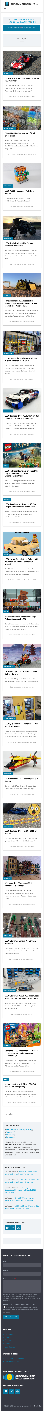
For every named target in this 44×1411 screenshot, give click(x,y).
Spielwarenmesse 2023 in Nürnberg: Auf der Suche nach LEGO (20, 618)
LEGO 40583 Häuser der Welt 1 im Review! (19, 192)
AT (29, 22)
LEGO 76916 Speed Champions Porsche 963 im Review (22, 79)
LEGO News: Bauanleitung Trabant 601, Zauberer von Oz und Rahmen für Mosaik (21, 562)
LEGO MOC (7, 936)
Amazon (13, 19)
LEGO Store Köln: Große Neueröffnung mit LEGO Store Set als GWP (21, 359)
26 (33, 846)
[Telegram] (7, 1227)
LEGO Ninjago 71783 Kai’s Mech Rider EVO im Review (21, 673)
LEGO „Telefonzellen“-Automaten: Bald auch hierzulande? (21, 725)
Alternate (21, 19)
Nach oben (38, 1406)
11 (35, 742)
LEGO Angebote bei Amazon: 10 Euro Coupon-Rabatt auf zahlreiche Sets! (20, 505)
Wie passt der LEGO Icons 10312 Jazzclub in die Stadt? (18, 884)
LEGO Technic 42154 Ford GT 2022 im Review (21, 832)
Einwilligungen (10, 1347)
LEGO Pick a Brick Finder (14, 1358)
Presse (7, 1344)
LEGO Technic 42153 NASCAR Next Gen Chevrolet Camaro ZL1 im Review (22, 417)
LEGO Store (8, 353)
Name (5, 1262)
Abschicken (11, 1317)
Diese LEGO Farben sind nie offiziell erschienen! (20, 134)
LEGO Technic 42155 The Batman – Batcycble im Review (20, 244)
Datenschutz (9, 1337)
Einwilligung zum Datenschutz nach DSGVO (19, 1304)
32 (34, 904)
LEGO (6, 466)
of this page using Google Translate (21, 28)
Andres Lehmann (11, 1180)
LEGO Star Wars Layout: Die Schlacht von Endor (20, 942)
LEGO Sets (7, 73)
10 (33, 434)
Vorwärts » (9, 1114)
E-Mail (5, 1270)
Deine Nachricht (9, 1279)
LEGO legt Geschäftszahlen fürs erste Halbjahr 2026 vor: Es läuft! (20, 1190)
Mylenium (8, 1198)
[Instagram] (12, 1227)
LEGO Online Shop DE (18, 22)
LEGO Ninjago (8, 666)
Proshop (29, 19)
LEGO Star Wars (9, 991)
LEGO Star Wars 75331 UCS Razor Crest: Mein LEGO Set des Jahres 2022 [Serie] (22, 997)
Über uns (8, 1340)
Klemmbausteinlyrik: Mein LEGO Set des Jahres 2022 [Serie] (20, 1085)
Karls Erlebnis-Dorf (12, 1362)
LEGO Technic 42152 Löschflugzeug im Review (21, 780)
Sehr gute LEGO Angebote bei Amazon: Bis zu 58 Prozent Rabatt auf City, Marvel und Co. (21, 1053)
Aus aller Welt (9, 128)
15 (35, 154)
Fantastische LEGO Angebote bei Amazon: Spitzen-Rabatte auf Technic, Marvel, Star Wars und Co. (21, 303)
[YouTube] (18, 1227)
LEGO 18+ (7, 878)
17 (33, 264)
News (6, 554)
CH (32, 22)
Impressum (9, 1334)
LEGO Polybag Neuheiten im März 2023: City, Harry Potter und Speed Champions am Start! (22, 473)
